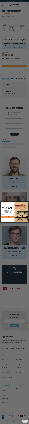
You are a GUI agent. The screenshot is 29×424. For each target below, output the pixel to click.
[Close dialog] (27, 203)
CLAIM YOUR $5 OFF (7, 216)
